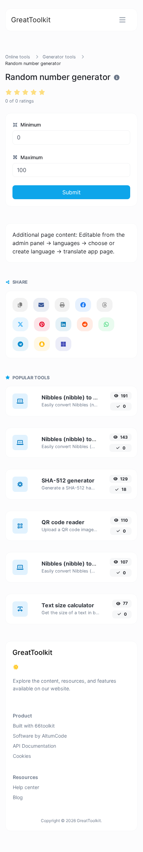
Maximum (31, 157)
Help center (26, 787)
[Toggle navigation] (122, 20)
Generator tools (59, 56)
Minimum (30, 125)
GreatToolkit (31, 20)
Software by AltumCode (40, 736)
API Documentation (34, 746)
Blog (18, 797)
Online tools (17, 56)
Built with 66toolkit (34, 726)
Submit (71, 192)
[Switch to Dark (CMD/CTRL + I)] (15, 667)
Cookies (22, 756)
